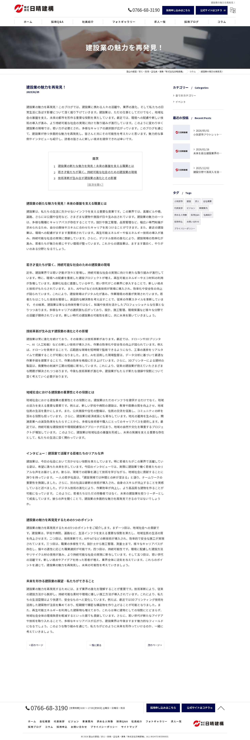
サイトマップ (129, 726)
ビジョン (191, 207)
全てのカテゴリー (186, 95)
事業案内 (203, 207)
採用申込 (178, 221)
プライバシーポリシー (184, 228)
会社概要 (207, 201)
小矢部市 (178, 201)
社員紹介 (208, 214)
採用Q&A (195, 214)
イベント (181, 102)
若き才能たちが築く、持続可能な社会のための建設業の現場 (97, 172)
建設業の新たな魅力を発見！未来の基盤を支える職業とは (96, 166)
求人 (197, 201)
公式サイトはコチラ (211, 10)
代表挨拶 (178, 207)
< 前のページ (36, 645)
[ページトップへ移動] (221, 707)
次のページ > (155, 645)
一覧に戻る (95, 645)
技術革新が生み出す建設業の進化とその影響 (87, 178)
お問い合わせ (193, 221)
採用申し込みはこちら (178, 10)
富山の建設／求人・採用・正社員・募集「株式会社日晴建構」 (117, 736)
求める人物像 (180, 214)
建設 (189, 201)
